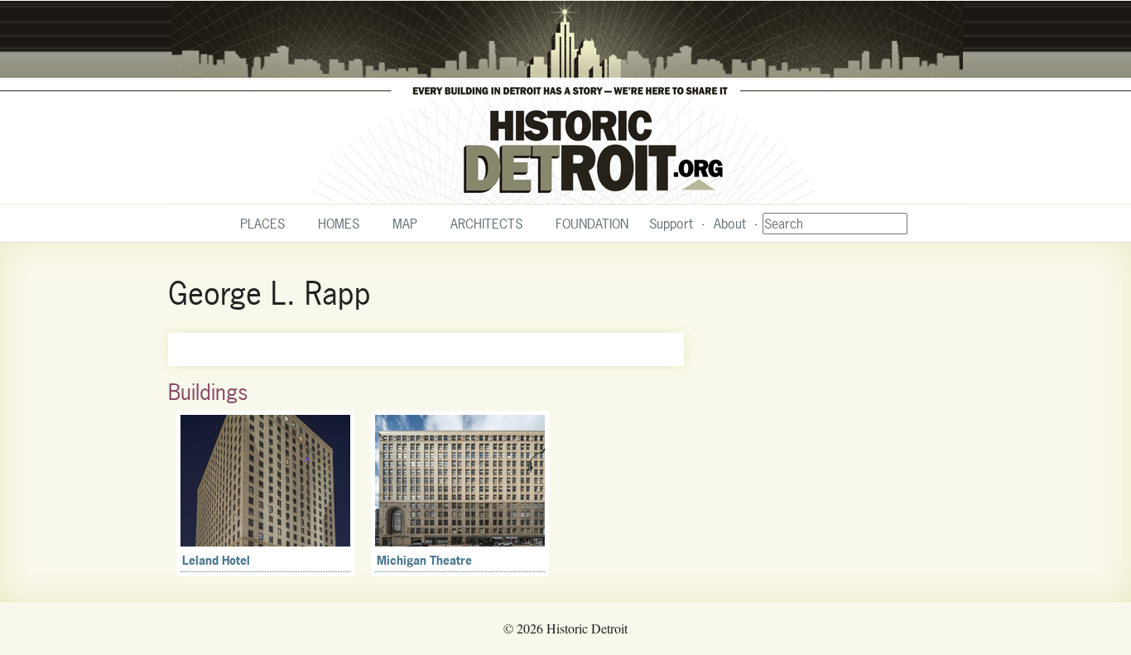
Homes (338, 223)
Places (262, 223)
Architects (486, 223)
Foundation (592, 223)
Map (404, 223)
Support (671, 223)
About (730, 223)
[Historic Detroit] (565, 102)
